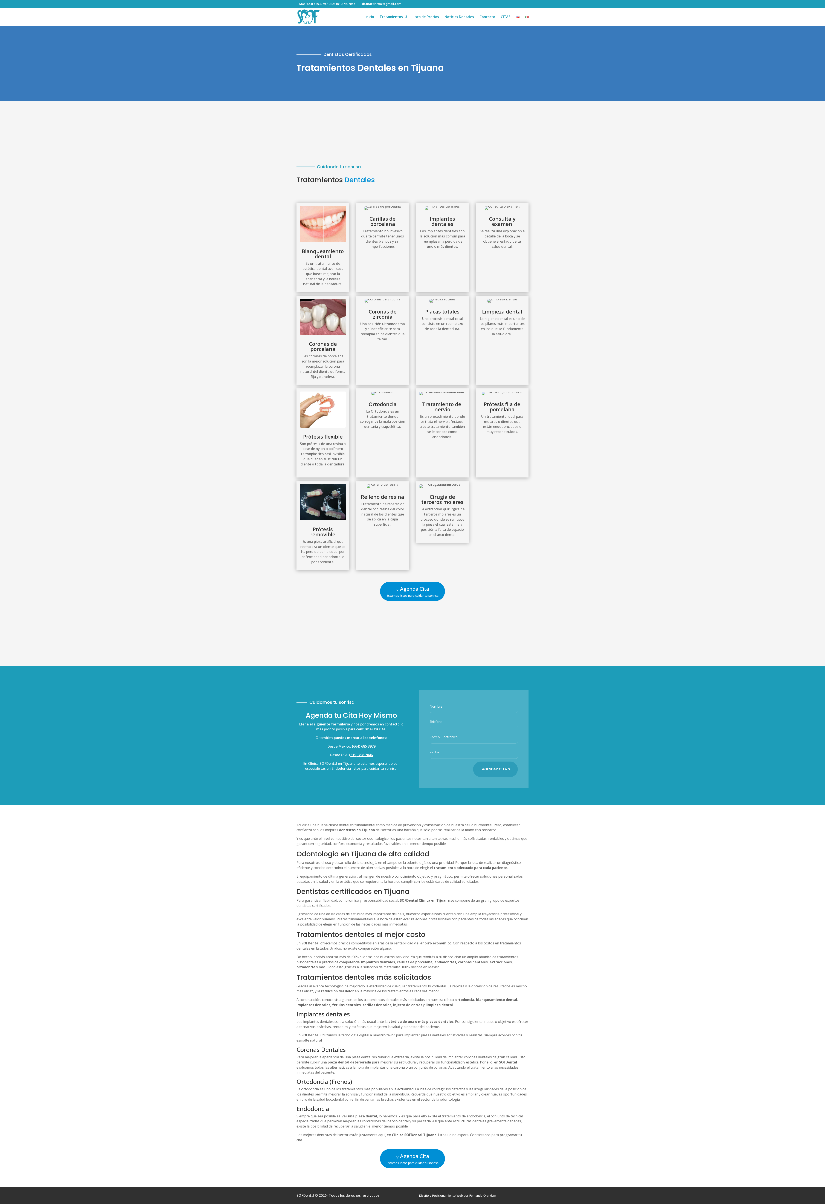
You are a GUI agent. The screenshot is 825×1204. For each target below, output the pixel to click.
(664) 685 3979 (364, 746)
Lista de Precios (426, 17)
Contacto (487, 17)
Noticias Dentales (459, 17)
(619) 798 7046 (361, 755)
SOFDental (305, 1195)
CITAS (505, 17)
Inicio (369, 17)
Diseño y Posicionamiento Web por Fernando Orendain (457, 1195)
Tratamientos (391, 17)
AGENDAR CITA (494, 769)
